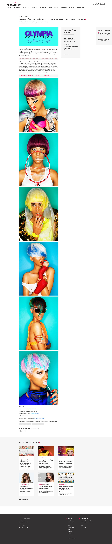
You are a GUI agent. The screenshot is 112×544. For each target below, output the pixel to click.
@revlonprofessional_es (38, 418)
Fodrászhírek (22, 16)
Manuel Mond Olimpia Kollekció (25, 424)
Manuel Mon (38, 421)
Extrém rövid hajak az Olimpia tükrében (103, 39)
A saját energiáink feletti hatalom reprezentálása (104, 33)
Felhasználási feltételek (87, 520)
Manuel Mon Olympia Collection (38, 424)
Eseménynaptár (80, 7)
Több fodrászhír (24, 499)
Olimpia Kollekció (45, 421)
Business (34, 7)
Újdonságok (42, 7)
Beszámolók (17, 7)
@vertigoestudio (35, 413)
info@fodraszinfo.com (23, 523)
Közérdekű (64, 7)
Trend (50, 7)
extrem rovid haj (22, 421)
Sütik (82, 525)
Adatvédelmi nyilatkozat (87, 523)
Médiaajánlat (84, 518)
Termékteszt (26, 7)
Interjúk (71, 7)
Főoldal (9, 7)
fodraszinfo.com (22, 525)
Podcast (56, 7)
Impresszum (83, 527)
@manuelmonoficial (31, 408)
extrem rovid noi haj (30, 421)
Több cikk (66, 54)
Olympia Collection (53, 421)
